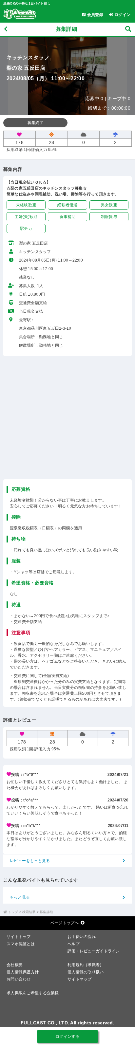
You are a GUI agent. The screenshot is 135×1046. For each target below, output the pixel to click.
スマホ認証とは (21, 944)
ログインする (67, 1036)
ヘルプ (74, 944)
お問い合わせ (19, 979)
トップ (13, 912)
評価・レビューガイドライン (94, 951)
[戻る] (5, 29)
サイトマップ (80, 979)
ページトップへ (64, 923)
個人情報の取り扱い (86, 972)
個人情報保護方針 (23, 972)
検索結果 (29, 912)
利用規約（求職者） (86, 965)
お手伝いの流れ (82, 936)
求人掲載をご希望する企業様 (33, 993)
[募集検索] (128, 29)
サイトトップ (19, 936)
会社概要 (15, 965)
